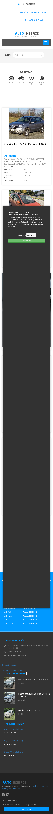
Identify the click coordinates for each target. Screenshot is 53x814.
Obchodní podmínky (10, 665)
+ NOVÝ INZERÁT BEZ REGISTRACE (34, 12)
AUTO (11, 82)
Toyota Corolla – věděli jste (14, 740)
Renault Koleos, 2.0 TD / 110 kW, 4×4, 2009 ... (26, 144)
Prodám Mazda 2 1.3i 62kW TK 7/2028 (33, 679)
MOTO (21, 82)
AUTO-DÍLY (31, 83)
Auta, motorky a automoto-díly (27, 36)
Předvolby (22, 235)
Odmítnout (31, 235)
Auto (27, 33)
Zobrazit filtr (26, 809)
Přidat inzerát (13, 800)
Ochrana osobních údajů (12, 670)
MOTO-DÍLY (41, 83)
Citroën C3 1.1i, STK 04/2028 (29, 710)
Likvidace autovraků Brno (11, 804)
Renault (10, 624)
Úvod (4, 800)
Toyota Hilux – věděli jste (13, 729)
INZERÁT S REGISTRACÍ (34, 20)
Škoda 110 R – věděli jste (13, 752)
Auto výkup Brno (30, 804)
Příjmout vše (26, 240)
